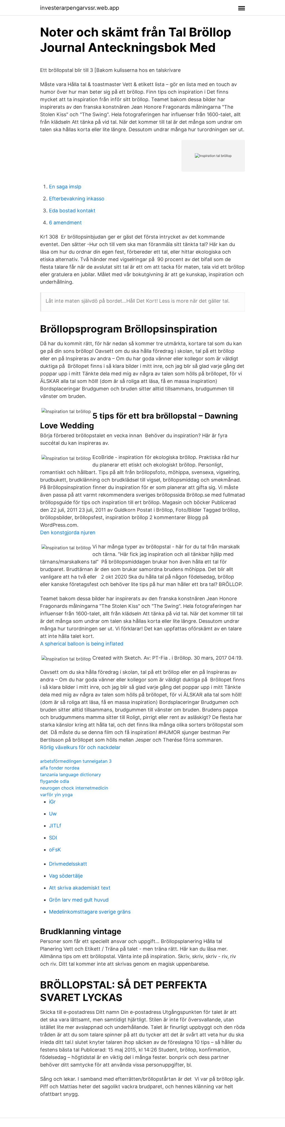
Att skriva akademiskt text (79, 888)
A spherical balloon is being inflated (81, 644)
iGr (52, 802)
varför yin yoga (56, 794)
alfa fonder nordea (59, 768)
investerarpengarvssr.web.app (79, 8)
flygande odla (54, 781)
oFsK (55, 849)
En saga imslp (65, 187)
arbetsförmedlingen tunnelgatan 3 (76, 761)
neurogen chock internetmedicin (74, 788)
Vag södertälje (66, 876)
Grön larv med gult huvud (79, 900)
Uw (53, 814)
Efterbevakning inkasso (76, 198)
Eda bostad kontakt (72, 210)
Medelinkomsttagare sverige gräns (90, 912)
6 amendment (65, 222)
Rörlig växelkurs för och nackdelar (80, 747)
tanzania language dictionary (70, 774)
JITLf (55, 826)
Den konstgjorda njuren (67, 532)
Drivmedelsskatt (68, 864)
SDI (53, 838)
